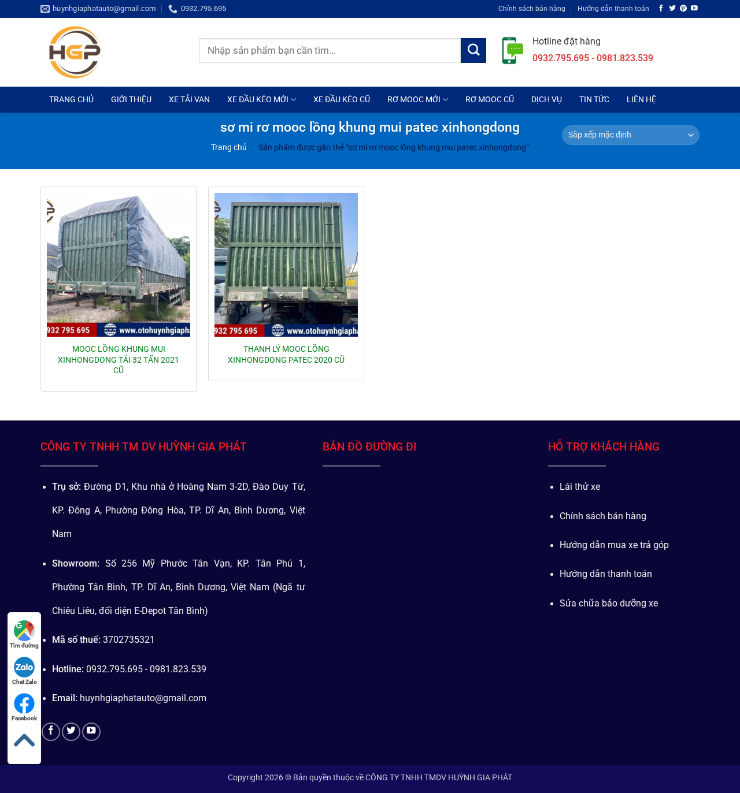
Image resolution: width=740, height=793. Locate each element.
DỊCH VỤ (546, 99)
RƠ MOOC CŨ (489, 99)
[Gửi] (473, 51)
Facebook (24, 718)
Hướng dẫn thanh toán (613, 8)
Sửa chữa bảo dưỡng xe (609, 603)
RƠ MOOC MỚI (414, 99)
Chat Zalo (24, 682)
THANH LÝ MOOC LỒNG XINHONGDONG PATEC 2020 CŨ (286, 354)
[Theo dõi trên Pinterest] (683, 8)
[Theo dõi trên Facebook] (661, 8)
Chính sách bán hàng (531, 8)
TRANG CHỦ (71, 99)
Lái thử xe (580, 487)
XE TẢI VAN (189, 99)
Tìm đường (24, 645)
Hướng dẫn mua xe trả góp (614, 545)
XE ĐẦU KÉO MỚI (257, 99)
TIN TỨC (594, 99)
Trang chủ (229, 147)
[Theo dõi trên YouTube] (694, 8)
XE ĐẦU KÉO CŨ (341, 99)
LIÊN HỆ (641, 99)
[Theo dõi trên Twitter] (672, 8)
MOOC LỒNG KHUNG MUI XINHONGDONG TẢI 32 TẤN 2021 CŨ (118, 359)
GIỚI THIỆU (131, 99)
